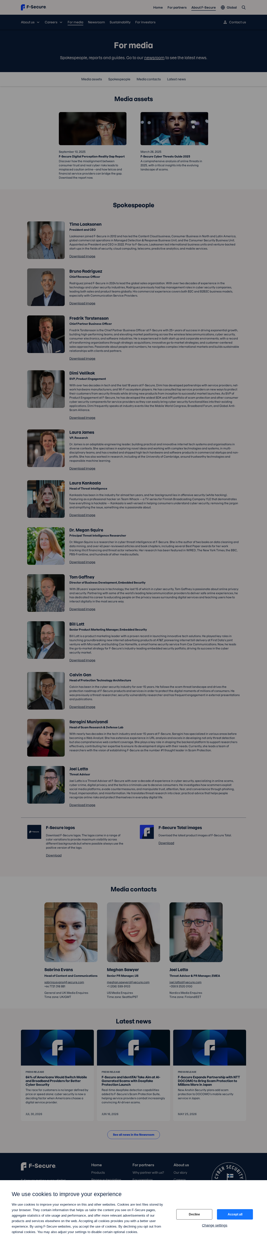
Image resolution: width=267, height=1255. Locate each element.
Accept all (235, 1214)
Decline (194, 1214)
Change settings (214, 1225)
